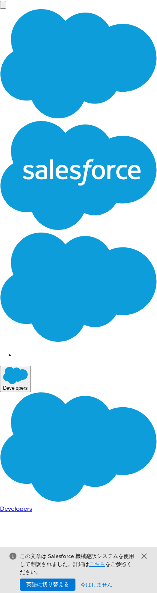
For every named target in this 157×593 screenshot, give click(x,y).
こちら (97, 564)
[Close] (144, 556)
